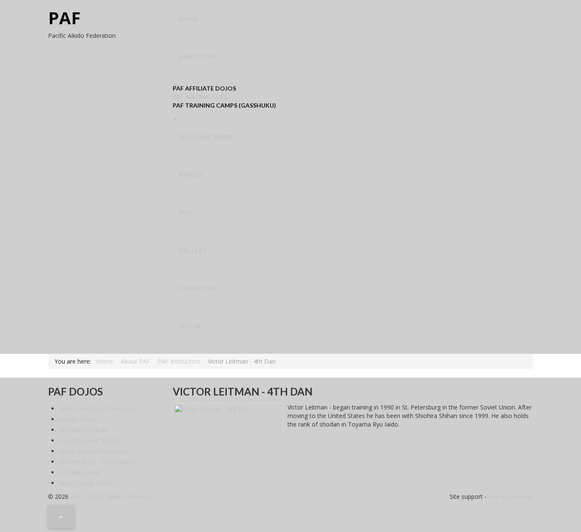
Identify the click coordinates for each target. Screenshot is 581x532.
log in (190, 326)
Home (189, 18)
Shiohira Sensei (207, 136)
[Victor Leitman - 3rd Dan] (228, 438)
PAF (64, 17)
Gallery (193, 250)
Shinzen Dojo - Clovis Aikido (97, 462)
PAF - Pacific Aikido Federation (112, 496)
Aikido (191, 174)
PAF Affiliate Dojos (204, 88)
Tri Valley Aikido (80, 472)
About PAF (197, 56)
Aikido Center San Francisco (97, 408)
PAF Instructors (200, 96)
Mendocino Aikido (83, 430)
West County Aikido (85, 483)
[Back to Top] (61, 516)
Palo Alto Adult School (89, 440)
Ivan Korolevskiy (510, 496)
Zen (185, 212)
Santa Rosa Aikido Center (93, 451)
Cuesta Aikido (77, 419)
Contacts (197, 288)
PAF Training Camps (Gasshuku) (224, 105)
